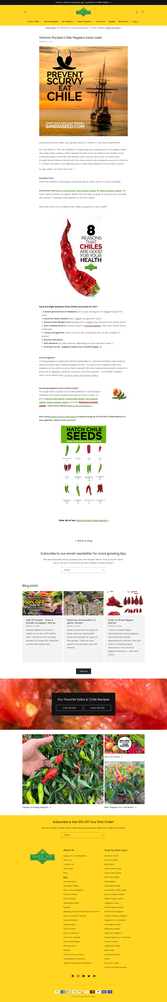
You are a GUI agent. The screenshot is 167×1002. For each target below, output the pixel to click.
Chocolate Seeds (112, 886)
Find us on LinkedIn (72, 937)
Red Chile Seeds (112, 877)
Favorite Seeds (70, 894)
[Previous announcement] (23, 2)
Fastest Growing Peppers (35, 807)
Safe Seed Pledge (71, 941)
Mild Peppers (110, 881)
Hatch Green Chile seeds (63, 416)
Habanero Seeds (112, 929)
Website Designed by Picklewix (77, 963)
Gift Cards (68, 868)
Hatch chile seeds (65, 190)
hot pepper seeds (86, 190)
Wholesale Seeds (71, 903)
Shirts (107, 959)
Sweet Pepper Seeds (114, 898)
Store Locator (69, 929)
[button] (25, 12)
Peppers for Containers (115, 920)
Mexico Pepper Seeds (114, 894)
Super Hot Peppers (113, 933)
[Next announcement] (143, 2)
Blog (65, 877)
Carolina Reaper (92, 325)
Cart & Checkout (71, 933)
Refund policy (69, 946)
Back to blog (85, 540)
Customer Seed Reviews (116, 967)
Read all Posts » (113, 27)
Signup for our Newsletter (75, 856)
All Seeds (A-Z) (111, 856)
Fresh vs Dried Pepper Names (120, 621)
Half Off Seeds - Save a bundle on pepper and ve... (41, 621)
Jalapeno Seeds (112, 903)
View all (83, 671)
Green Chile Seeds (113, 868)
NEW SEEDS (109, 864)
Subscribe (51, 27)
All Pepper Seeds (71, 886)
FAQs (65, 873)
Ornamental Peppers (114, 911)
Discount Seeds (70, 920)
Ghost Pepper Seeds (114, 907)
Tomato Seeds (111, 941)
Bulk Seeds (109, 950)
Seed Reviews (69, 881)
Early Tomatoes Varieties (74, 916)
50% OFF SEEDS (112, 757)
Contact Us (68, 864)
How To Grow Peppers (73, 890)
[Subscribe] (102, 570)
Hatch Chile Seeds (113, 873)
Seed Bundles (69, 924)
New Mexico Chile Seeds (116, 890)
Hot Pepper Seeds (113, 924)
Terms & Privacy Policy (73, 954)
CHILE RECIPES (69, 708)
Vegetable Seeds (112, 946)
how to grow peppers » (80, 405)
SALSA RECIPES (97, 708)
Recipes (67, 907)
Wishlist (66, 950)
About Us (67, 860)
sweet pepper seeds (110, 190)
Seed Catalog (69, 898)
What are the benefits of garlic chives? (81, 621)
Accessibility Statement (74, 959)
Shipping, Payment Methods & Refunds (81, 911)
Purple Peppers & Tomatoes (117, 937)
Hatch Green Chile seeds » (92, 520)
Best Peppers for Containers (119, 807)
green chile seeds (75, 398)
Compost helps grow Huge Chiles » (81, 375)
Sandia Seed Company (86, 996)
